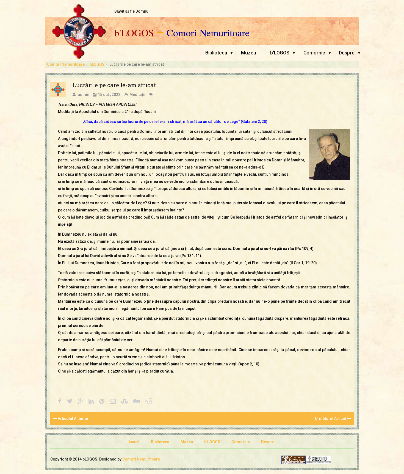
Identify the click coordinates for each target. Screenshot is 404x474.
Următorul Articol (331, 418)
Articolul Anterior (73, 418)
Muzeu (248, 53)
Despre (347, 53)
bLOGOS (97, 64)
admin (83, 94)
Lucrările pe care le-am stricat (114, 85)
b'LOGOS (134, 32)
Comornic (314, 53)
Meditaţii (137, 94)
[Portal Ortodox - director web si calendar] (318, 459)
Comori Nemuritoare (208, 32)
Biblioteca (216, 53)
